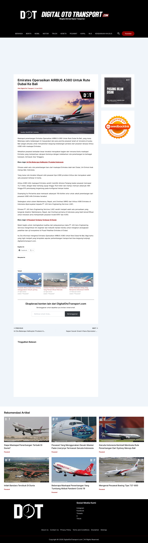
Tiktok (79, 519)
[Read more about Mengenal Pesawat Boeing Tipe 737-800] (121, 470)
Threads (80, 513)
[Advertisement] (74, 53)
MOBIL (37, 34)
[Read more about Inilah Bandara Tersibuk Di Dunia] (26, 470)
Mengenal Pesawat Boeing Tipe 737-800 (118, 485)
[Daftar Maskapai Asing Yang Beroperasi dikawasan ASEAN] (81, 280)
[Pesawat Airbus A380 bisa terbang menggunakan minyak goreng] (29, 280)
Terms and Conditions (81, 530)
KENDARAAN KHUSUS (103, 34)
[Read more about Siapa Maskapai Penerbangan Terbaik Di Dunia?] (26, 429)
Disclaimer (95, 530)
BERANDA (19, 34)
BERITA (28, 34)
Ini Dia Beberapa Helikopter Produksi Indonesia (44, 162)
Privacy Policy (65, 530)
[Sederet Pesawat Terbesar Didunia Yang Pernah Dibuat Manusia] (55, 280)
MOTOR (46, 34)
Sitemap (104, 530)
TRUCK (54, 34)
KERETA (64, 34)
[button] (118, 33)
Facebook (80, 511)
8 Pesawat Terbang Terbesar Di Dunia (41, 220)
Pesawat (7, 452)
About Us (44, 530)
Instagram (80, 508)
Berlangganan (72, 314)
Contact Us (54, 530)
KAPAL (82, 34)
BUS (90, 34)
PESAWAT (73, 34)
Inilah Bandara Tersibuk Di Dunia (19, 485)
